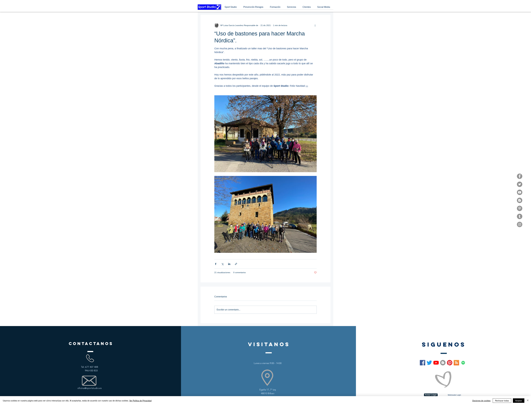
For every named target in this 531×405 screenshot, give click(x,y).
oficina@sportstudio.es (89, 388)
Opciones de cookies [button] (481, 400)
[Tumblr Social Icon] (519, 216)
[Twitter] (519, 184)
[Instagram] (519, 224)
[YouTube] (519, 192)
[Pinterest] (519, 208)
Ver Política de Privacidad (140, 400)
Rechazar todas (502, 400)
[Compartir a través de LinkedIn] (229, 264)
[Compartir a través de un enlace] (236, 264)
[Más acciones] (315, 25)
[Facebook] (519, 176)
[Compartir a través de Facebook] (215, 264)
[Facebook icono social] (422, 362)
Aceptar (518, 400)
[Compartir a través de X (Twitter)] (222, 264)
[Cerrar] (527, 400)
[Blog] (519, 200)
